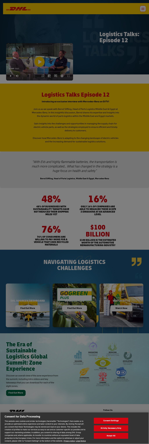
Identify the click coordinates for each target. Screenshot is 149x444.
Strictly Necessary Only (111, 428)
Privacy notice (69, 441)
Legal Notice (81, 441)
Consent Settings (111, 421)
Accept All (111, 436)
